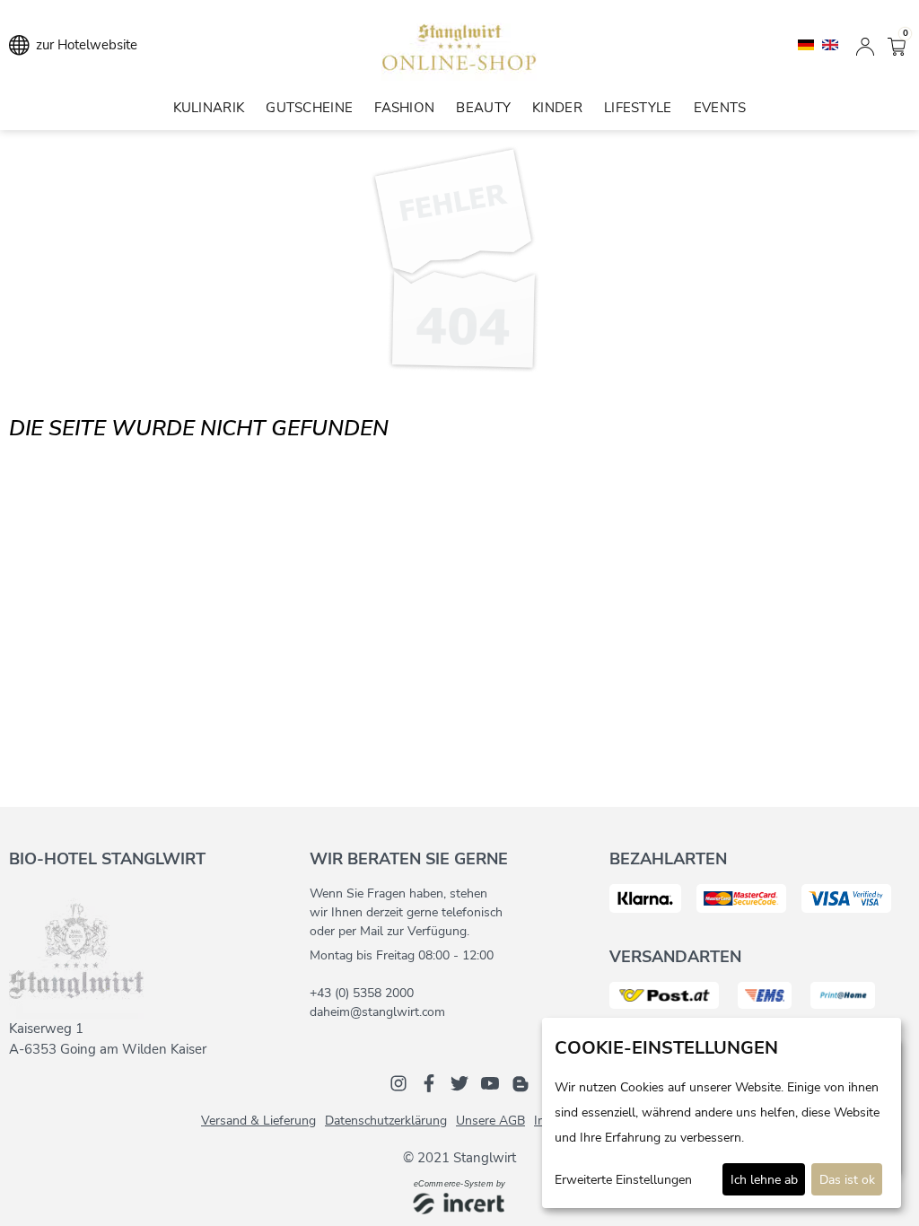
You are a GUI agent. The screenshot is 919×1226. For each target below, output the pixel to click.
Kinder (557, 108)
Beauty (483, 108)
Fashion (404, 108)
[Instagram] (398, 1082)
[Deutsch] (808, 44)
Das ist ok (847, 1179)
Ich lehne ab (764, 1179)
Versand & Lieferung (258, 1120)
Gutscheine (309, 108)
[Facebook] (429, 1082)
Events (720, 108)
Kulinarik (209, 108)
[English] (830, 44)
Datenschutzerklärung (386, 1120)
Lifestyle (638, 108)
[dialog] (721, 1113)
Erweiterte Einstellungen (623, 1179)
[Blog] (521, 1082)
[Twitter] (459, 1082)
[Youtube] (490, 1082)
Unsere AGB (490, 1120)
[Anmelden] (865, 45)
